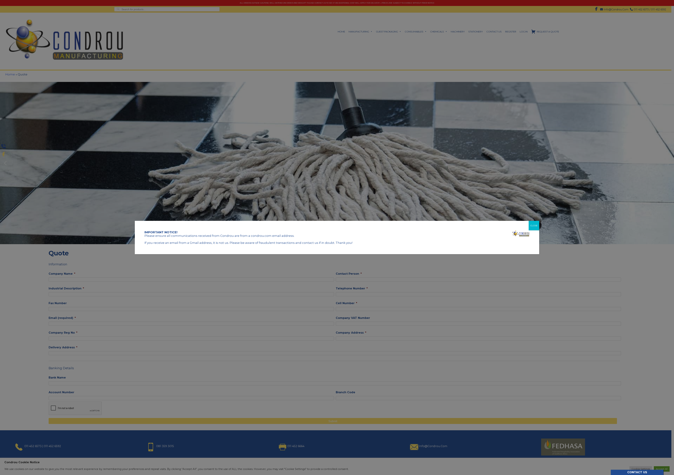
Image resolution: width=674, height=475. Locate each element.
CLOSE (534, 225)
